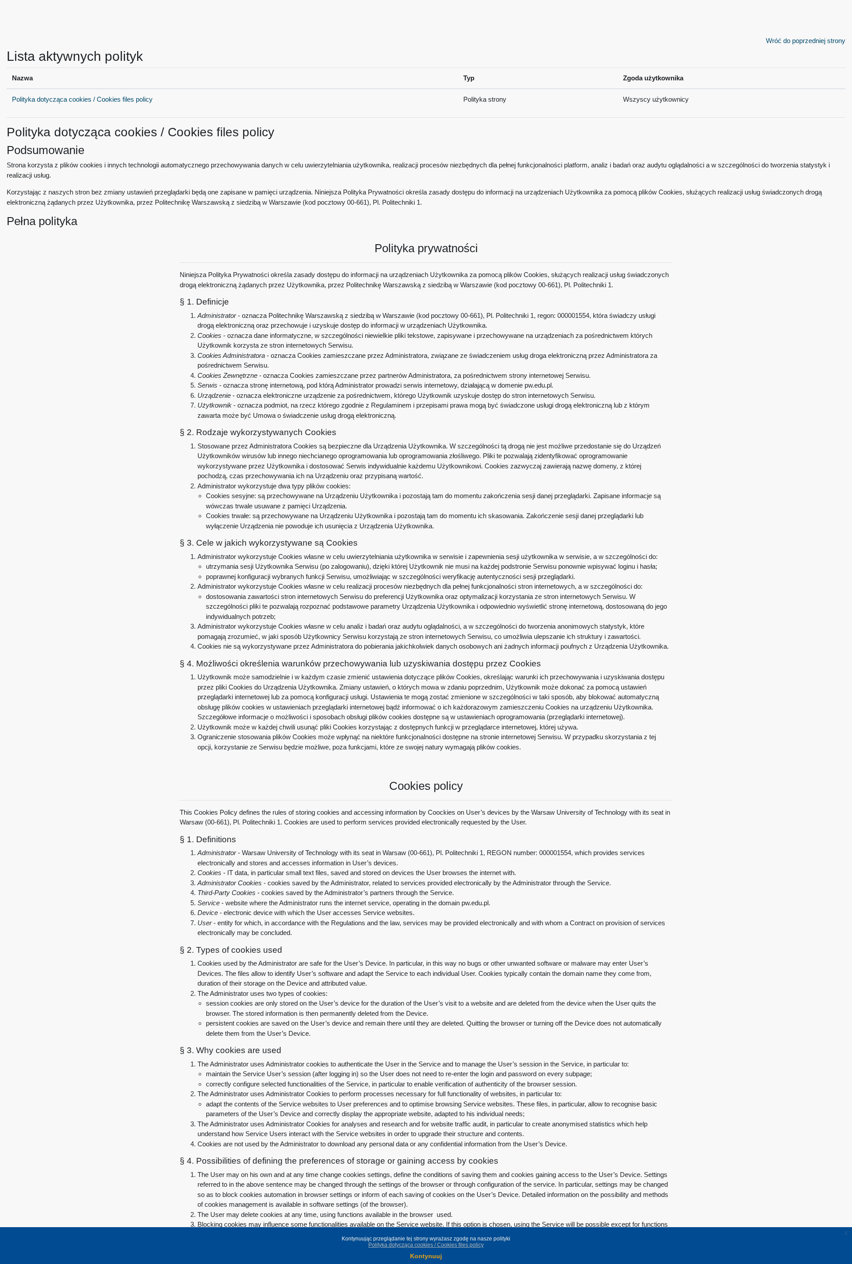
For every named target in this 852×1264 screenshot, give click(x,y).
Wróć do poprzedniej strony (805, 40)
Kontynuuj (426, 1256)
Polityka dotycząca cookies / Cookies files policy (82, 99)
